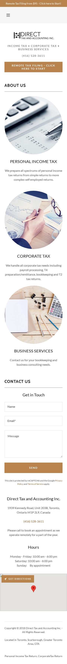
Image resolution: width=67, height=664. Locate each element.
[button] (8, 15)
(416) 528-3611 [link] (33, 521)
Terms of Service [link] (36, 484)
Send (33, 467)
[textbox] (33, 407)
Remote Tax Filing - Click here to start (33, 67)
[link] (33, 35)
